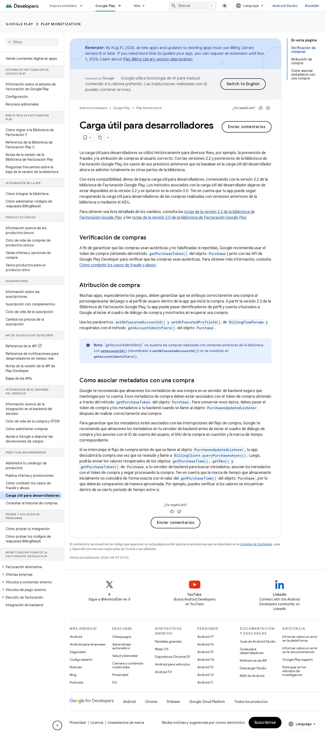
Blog (73, 675)
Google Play (105, 6)
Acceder (312, 6)
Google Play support (297, 659)
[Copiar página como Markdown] (100, 138)
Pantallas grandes (168, 641)
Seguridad (78, 652)
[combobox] (193, 5)
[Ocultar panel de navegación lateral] (57, 725)
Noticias (76, 667)
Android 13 (205, 667)
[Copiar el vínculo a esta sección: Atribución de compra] (144, 285)
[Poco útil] (267, 108)
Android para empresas (87, 644)
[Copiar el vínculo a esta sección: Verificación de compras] (151, 238)
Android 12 (205, 675)
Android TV (163, 672)
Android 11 (205, 682)
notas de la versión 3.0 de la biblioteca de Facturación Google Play (189, 217)
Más (137, 6)
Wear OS (161, 649)
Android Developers (93, 108)
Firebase (173, 701)
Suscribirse (265, 722)
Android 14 (205, 659)
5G (114, 682)
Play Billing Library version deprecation (157, 59)
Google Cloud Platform (207, 701)
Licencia (97, 722)
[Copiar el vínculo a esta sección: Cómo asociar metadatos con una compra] (199, 381)
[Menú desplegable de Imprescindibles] (83, 5)
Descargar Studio (253, 668)
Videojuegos (121, 637)
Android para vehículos (172, 664)
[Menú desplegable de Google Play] (121, 5)
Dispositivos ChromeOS (172, 657)
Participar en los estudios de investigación (294, 671)
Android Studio (285, 6)
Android (76, 637)
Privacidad (120, 675)
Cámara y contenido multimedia (127, 665)
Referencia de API (253, 660)
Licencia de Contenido (256, 544)
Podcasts (76, 682)
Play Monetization (61, 24)
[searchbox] (32, 42)
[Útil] (260, 108)
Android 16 (205, 644)
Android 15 (205, 652)
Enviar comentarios (246, 126)
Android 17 (205, 637)
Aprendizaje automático (121, 646)
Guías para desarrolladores (251, 651)
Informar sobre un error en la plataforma (299, 639)
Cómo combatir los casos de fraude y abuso (117, 265)
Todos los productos (250, 701)
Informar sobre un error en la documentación (299, 650)
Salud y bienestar (125, 656)
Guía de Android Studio (258, 641)
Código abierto (81, 659)
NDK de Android (252, 676)
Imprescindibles (63, 6)
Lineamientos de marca (126, 722)
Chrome (151, 701)
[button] (31, 567)
